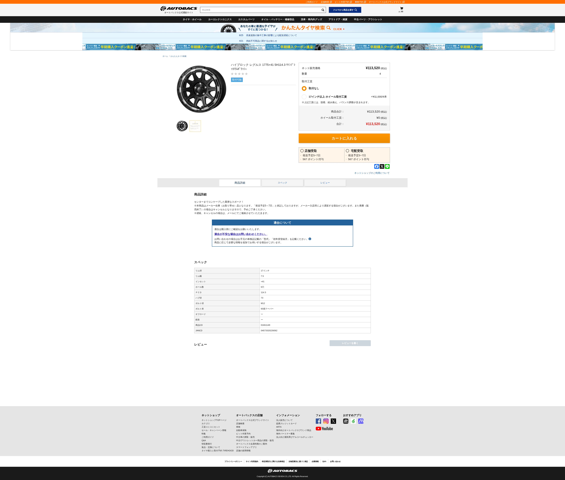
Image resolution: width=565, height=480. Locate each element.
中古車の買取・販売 (245, 437)
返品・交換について (211, 447)
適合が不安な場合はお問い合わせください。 (240, 234)
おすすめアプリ (352, 415)
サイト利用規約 (252, 461)
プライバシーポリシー (233, 461)
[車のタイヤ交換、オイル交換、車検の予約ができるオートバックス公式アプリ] (345, 421)
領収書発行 (207, 444)
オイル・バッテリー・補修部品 (277, 19)
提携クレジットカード (286, 423)
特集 (204, 433)
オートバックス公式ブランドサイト (385, 2)
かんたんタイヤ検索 (178, 56)
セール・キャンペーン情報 (214, 430)
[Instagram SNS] (326, 421)
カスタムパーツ (246, 19)
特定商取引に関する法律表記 (273, 461)
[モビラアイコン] (360, 421)
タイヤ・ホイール (192, 19)
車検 (238, 427)
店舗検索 (325, 2)
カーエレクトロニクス (220, 19)
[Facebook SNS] (318, 421)
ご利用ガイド (311, 2)
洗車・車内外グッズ (311, 19)
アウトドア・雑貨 (338, 19)
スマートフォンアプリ (246, 447)
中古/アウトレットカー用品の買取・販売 (255, 440)
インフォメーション (288, 415)
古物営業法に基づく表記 (298, 461)
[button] (181, 126)
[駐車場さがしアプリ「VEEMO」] (353, 421)
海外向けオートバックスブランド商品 (293, 430)
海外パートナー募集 (285, 433)
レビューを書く (350, 343)
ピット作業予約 (342, 2)
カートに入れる (344, 138)
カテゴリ (206, 423)
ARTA (278, 427)
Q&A (204, 440)
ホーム (165, 56)
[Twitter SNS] (333, 421)
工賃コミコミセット (211, 427)
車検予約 (359, 2)
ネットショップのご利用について (372, 173)
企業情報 (315, 461)
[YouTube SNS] (324, 428)
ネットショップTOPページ (214, 420)
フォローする (324, 415)
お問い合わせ (335, 461)
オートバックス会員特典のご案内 (251, 444)
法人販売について (284, 420)
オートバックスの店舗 (249, 415)
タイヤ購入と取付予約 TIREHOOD (218, 450)
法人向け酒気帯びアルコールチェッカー (294, 437)
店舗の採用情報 (243, 450)
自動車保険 (241, 430)
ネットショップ (211, 415)
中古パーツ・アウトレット (368, 19)
